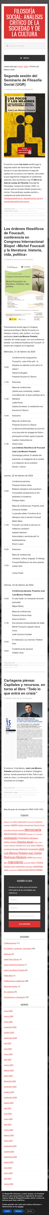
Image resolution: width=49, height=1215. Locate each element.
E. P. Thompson (37, 834)
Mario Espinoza (37, 857)
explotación (11, 838)
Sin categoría (9, 991)
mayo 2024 (8, 1119)
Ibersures (7, 954)
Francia (35, 842)
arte (11, 822)
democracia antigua (12, 213)
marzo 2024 (8, 1129)
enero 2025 (8, 1075)
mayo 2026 (8, 1011)
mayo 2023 (8, 1173)
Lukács (30, 857)
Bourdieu (22, 211)
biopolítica (22, 665)
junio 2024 (8, 1113)
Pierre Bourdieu (29, 795)
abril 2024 (7, 1124)
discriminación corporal (15, 833)
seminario (41, 216)
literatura (21, 857)
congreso (32, 665)
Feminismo (23, 837)
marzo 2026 (8, 1016)
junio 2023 (8, 1167)
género (33, 845)
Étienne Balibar (36, 869)
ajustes (20, 1207)
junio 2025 (8, 1048)
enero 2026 (8, 1021)
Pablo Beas (8, 975)
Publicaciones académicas (14, 981)
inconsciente (33, 849)
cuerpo (14, 824)
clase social (30, 822)
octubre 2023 (9, 1151)
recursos (8, 797)
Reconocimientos (10, 986)
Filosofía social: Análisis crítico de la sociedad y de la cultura (24, 22)
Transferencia (13, 870)
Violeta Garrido (23, 870)
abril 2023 (7, 1178)
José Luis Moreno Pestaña (14, 970)
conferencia (38, 822)
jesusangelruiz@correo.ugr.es (16, 201)
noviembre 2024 (10, 1086)
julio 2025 (7, 1043)
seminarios (29, 866)
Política (18, 216)
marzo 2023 (8, 1184)
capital (14, 822)
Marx (12, 216)
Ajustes (29, 1211)
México (33, 862)
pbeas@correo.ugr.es (32, 198)
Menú (26, 58)
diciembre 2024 (10, 1081)
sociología (17, 797)
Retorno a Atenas (29, 216)
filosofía (40, 665)
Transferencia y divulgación (25, 790)
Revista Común (10, 866)
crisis (29, 792)
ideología (23, 849)
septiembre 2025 (10, 1038)
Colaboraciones (10, 943)
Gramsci (12, 845)
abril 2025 (7, 1059)
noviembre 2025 (10, 1027)
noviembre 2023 (10, 1146)
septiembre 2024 (10, 1097)
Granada (19, 845)
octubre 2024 (9, 1092)
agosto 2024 (8, 1102)
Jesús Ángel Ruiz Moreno (14, 964)
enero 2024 (8, 1140)
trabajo (6, 870)
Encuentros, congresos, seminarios (30, 209)
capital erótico (22, 822)
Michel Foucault (10, 667)
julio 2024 (7, 1108)
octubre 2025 (9, 1032)
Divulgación (29, 834)
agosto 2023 (8, 1162)
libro (20, 795)
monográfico (27, 863)
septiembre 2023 (10, 1157)
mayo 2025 (8, 1054)
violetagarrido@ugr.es (13, 198)
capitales (22, 792)
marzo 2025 (8, 1065)
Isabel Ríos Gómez (11, 959)
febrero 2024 (9, 1135)
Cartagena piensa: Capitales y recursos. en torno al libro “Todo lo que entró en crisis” (24, 687)
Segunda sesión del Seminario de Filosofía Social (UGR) (23, 80)
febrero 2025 (9, 1070)
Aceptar (7, 1211)
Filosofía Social (25, 841)
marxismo (15, 861)
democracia (32, 211)
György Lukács (26, 845)
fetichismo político (29, 213)
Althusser (6, 822)
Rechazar (18, 1211)
